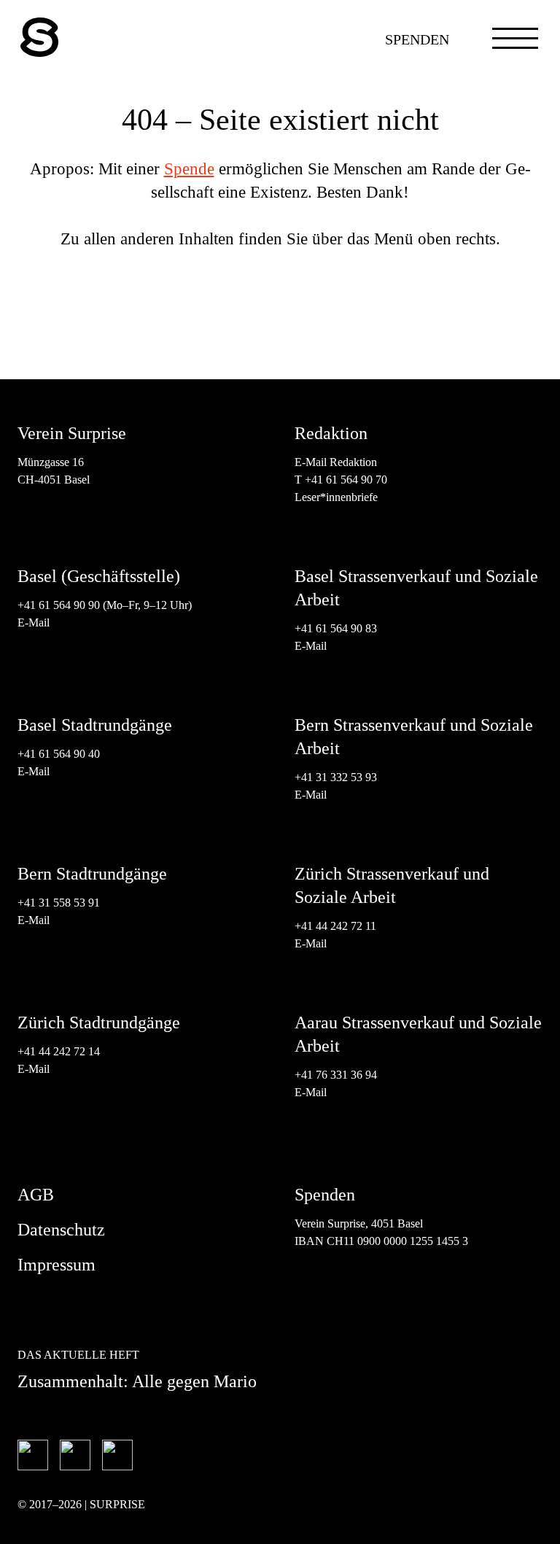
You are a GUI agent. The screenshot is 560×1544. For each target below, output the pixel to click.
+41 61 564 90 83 (336, 628)
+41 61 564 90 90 (59, 605)
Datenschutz (61, 1229)
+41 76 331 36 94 (336, 1074)
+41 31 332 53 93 (337, 777)
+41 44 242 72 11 (335, 926)
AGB (36, 1194)
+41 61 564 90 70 (346, 479)
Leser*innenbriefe (336, 497)
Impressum (57, 1264)
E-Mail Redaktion (336, 462)
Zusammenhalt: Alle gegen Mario (137, 1381)
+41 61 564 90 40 (59, 754)
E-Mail (34, 622)
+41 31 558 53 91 (59, 902)
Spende (189, 169)
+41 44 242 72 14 (59, 1051)
